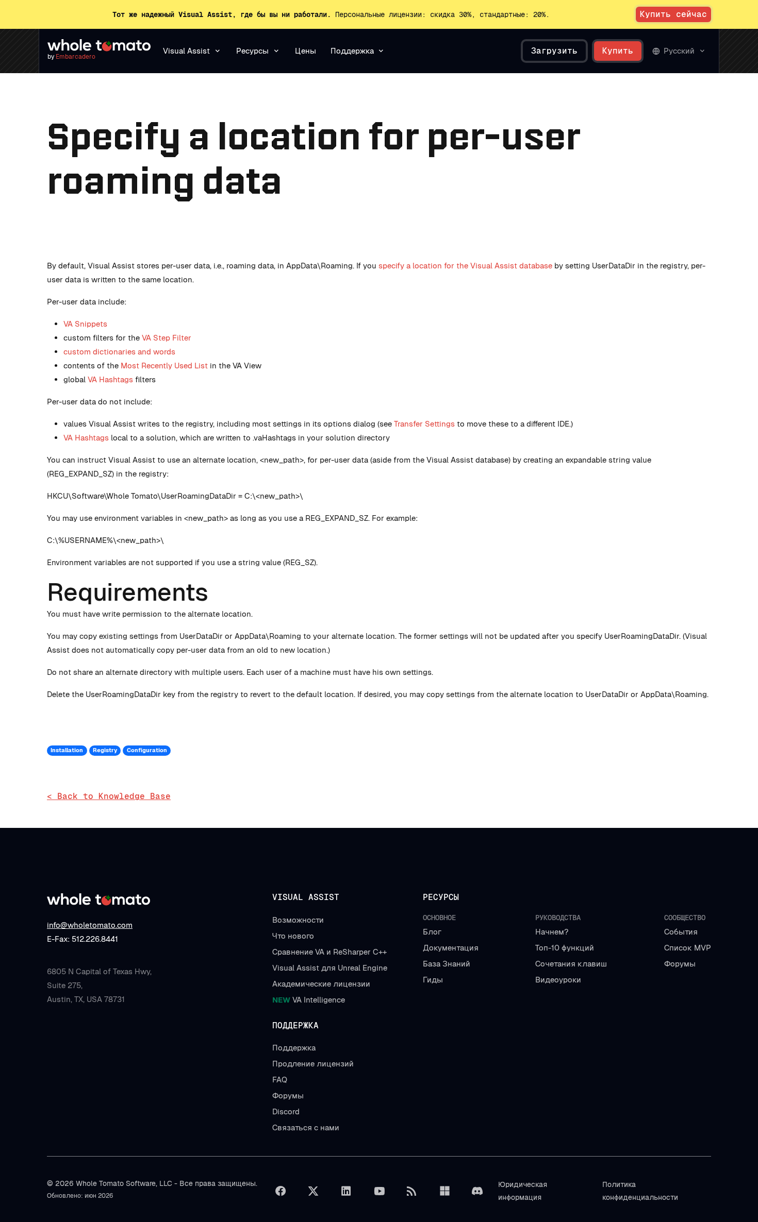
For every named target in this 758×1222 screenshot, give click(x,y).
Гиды (433, 980)
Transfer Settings (424, 424)
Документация (451, 948)
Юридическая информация (522, 1191)
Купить (617, 50)
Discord (286, 1111)
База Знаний (446, 964)
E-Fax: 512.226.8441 (82, 939)
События (681, 932)
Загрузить (554, 50)
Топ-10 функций (564, 948)
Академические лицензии (321, 984)
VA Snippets (85, 324)
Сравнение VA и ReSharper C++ (329, 952)
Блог (432, 932)
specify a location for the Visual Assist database (465, 265)
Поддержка (294, 1048)
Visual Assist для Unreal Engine (329, 968)
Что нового (293, 936)
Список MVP (687, 948)
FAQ (279, 1079)
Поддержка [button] (352, 51)
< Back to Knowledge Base (109, 796)
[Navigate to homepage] (99, 45)
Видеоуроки (558, 980)
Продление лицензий (313, 1063)
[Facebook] (280, 1191)
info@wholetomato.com (90, 925)
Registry (105, 750)
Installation (67, 750)
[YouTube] (379, 1191)
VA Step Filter (166, 338)
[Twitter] (313, 1191)
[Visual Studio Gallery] (444, 1191)
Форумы (680, 964)
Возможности (298, 920)
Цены (305, 51)
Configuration (147, 750)
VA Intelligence (308, 1000)
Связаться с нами (305, 1127)
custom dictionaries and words (119, 352)
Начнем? (551, 932)
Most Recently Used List (164, 365)
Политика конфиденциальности (640, 1191)
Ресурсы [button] (252, 51)
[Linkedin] (346, 1191)
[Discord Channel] (477, 1191)
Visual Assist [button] (186, 51)
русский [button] (679, 51)
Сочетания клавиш (571, 964)
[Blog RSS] (412, 1191)
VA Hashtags (110, 379)
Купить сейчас (673, 14)
